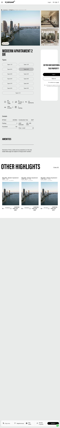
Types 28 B (26, 83)
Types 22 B (26, 69)
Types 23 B (9, 74)
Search (53, 423)
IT (58, 2)
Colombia (5, 9)
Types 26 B (26, 78)
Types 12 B (26, 64)
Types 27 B (9, 83)
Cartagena (11, 9)
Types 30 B (26, 88)
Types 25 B (9, 78)
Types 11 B (9, 64)
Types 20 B (9, 69)
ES (53, 2)
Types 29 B (9, 88)
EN (56, 2)
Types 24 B (26, 74)
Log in (49, 2)
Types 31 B (18, 93)
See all (6, 43)
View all (56, 167)
